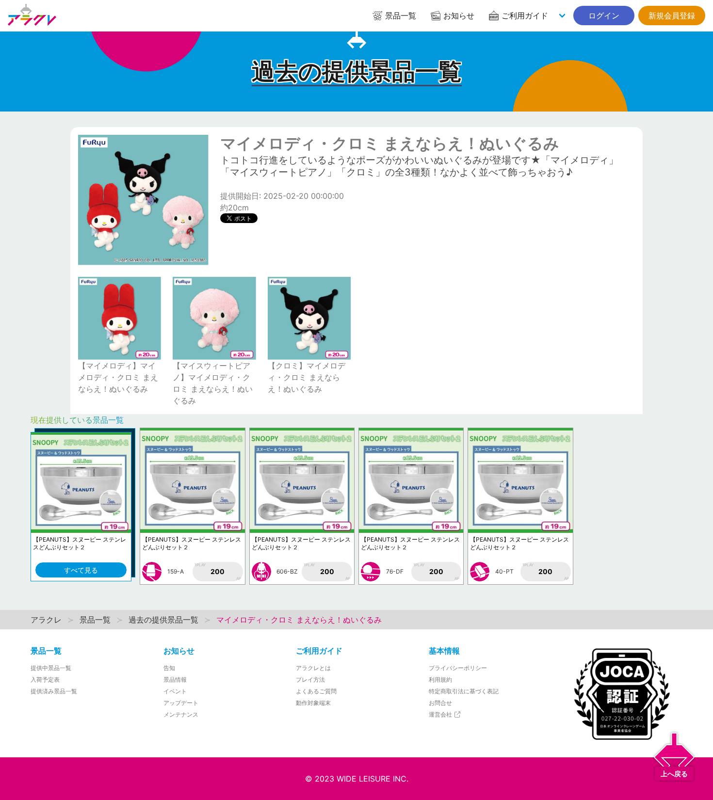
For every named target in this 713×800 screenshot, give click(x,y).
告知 (169, 668)
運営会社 (441, 714)
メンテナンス (180, 714)
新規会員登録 (671, 15)
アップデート (180, 702)
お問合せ (440, 702)
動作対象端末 (313, 702)
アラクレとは (313, 668)
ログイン (603, 15)
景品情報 (175, 679)
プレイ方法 (310, 679)
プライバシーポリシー (458, 668)
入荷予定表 (45, 679)
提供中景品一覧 (51, 668)
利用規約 (440, 679)
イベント (175, 691)
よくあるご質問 (316, 691)
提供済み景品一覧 (54, 691)
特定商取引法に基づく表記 (464, 691)
